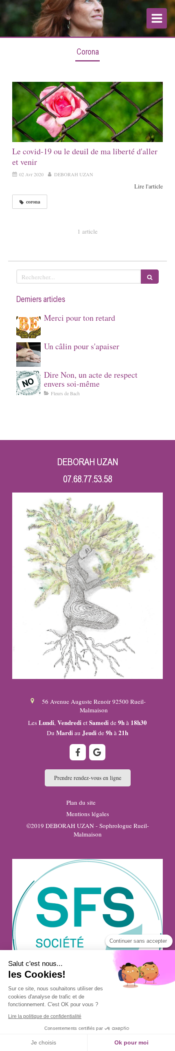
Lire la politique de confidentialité (44, 1016)
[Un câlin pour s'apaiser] (28, 354)
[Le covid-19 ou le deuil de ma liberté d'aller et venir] (87, 112)
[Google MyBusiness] (97, 752)
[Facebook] (78, 752)
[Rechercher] (150, 276)
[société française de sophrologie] (87, 934)
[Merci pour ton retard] (28, 326)
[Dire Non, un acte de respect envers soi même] (28, 383)
